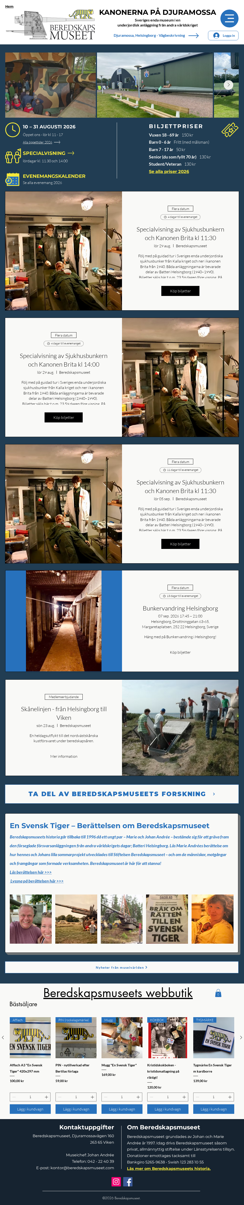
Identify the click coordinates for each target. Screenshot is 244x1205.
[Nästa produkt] (241, 1037)
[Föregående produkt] (3, 1037)
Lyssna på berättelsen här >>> (37, 881)
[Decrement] (13, 1097)
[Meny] (229, 18)
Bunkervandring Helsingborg (180, 608)
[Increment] (47, 1097)
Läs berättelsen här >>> (31, 872)
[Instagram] (116, 1181)
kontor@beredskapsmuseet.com (82, 1168)
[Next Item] (228, 85)
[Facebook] (127, 1181)
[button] (31, 919)
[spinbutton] (30, 1097)
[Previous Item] (15, 85)
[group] (122, 1065)
